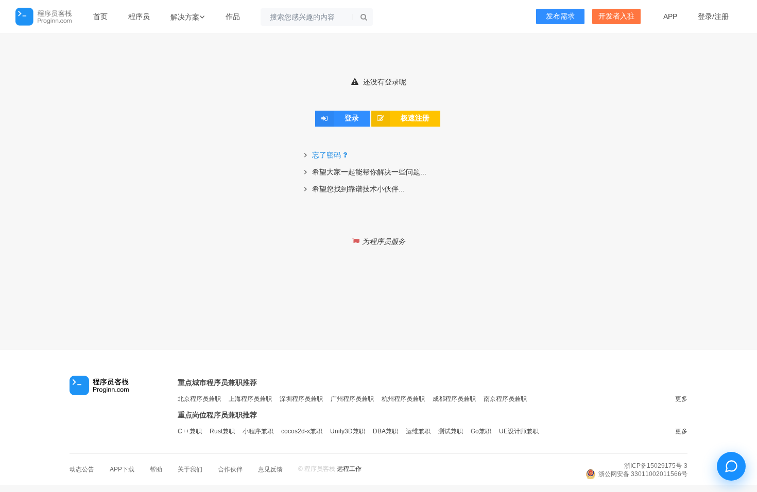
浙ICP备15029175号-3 (655, 466)
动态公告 (82, 469)
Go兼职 (481, 431)
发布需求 (560, 16)
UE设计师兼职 (519, 431)
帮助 (156, 469)
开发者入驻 (616, 16)
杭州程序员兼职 (403, 398)
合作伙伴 (230, 469)
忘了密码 (326, 155)
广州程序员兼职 (352, 398)
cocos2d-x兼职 (301, 431)
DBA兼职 (385, 431)
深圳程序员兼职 (301, 398)
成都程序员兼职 (454, 398)
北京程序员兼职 (199, 398)
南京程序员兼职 (505, 398)
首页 (100, 16)
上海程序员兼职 (250, 398)
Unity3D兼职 (347, 431)
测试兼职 (450, 431)
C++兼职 (190, 431)
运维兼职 (418, 431)
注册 (721, 16)
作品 (233, 16)
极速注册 (415, 118)
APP (670, 16)
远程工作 (349, 468)
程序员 (139, 16)
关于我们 (190, 469)
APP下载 (122, 469)
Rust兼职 (222, 431)
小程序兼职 (258, 431)
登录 (705, 16)
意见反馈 (270, 469)
